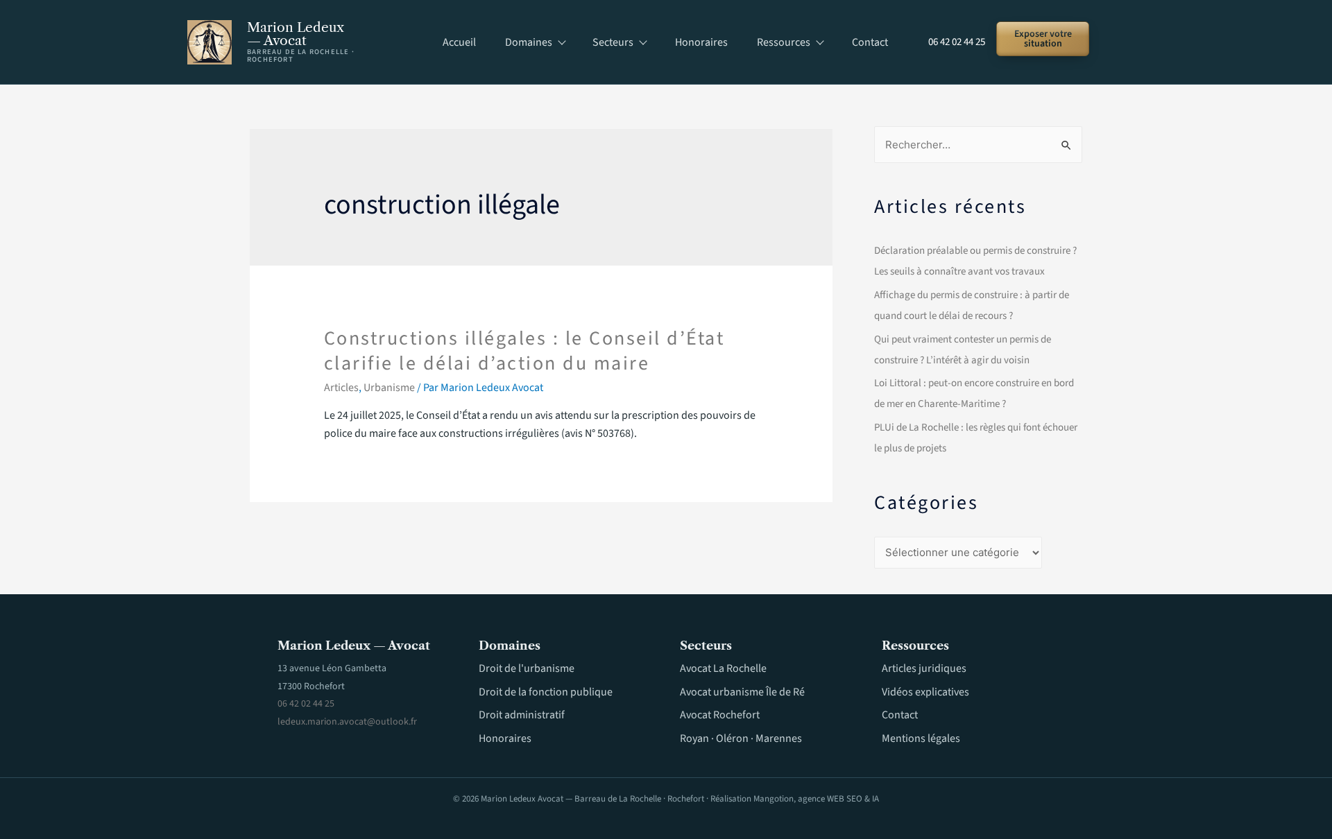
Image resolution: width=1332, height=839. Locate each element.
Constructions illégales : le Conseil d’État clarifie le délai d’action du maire (524, 351)
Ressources (783, 42)
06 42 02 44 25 (956, 42)
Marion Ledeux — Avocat (295, 34)
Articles (341, 387)
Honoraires (701, 42)
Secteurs (612, 42)
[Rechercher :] (978, 145)
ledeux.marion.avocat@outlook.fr (347, 722)
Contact (870, 42)
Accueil (459, 42)
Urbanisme (389, 387)
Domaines (528, 42)
